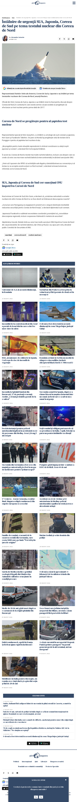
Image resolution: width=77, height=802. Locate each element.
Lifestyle (44, 761)
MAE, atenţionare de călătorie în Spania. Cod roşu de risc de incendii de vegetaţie (19, 360)
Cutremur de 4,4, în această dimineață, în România (19, 291)
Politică (16, 761)
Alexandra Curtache (17, 37)
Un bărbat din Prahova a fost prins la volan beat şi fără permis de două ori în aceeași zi (57, 292)
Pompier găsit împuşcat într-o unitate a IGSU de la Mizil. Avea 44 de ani (57, 466)
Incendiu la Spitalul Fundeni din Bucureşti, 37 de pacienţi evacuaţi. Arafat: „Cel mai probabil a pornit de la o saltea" (19, 395)
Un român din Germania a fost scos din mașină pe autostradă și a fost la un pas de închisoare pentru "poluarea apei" (19, 467)
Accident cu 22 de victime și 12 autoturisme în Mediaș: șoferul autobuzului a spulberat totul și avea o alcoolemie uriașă (56, 502)
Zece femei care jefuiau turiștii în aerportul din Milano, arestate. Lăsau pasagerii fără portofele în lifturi (56, 610)
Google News (11, 247)
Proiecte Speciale (52, 766)
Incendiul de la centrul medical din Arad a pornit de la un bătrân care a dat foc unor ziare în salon (19, 326)
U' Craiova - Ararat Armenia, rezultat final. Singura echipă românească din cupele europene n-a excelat (18, 501)
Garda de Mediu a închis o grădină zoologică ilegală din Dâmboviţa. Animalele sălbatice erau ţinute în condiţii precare (17, 575)
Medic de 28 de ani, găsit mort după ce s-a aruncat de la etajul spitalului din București (19, 610)
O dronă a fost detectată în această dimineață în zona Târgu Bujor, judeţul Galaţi (56, 326)
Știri (13, 17)
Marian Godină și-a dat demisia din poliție (55, 536)
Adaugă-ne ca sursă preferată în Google (21, 88)
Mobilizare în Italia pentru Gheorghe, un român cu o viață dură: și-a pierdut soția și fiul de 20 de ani (19, 681)
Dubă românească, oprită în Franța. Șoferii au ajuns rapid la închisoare (17, 643)
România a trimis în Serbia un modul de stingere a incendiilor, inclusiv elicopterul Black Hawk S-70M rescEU (57, 360)
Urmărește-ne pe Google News (54, 88)
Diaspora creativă (57, 761)
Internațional (27, 761)
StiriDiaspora (6, 17)
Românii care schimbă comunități (30, 766)
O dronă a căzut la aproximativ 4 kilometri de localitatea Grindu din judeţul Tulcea (55, 574)
